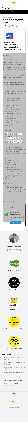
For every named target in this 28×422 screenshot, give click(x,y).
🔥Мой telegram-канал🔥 (14, 251)
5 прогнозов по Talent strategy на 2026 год (15, 377)
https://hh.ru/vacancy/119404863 (11, 26)
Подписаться (15, 222)
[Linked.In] (14, 12)
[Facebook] (16, 12)
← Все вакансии (7, 17)
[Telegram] (12, 12)
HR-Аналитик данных (13, 44)
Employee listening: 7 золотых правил (14, 380)
